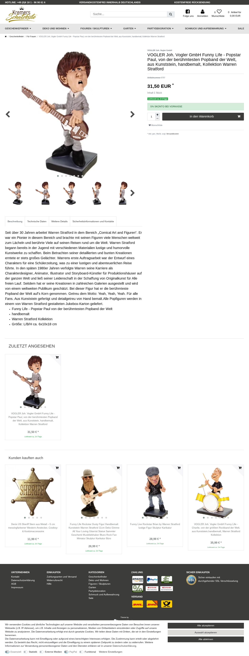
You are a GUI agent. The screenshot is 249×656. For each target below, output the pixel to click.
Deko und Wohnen (54, 28)
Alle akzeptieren (205, 625)
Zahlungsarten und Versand (62, 576)
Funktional (90, 651)
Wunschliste (156, 125)
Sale (241, 28)
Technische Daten (36, 221)
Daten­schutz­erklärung (124, 645)
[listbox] (33, 382)
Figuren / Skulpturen (94, 28)
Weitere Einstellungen (110, 651)
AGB (13, 583)
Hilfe (49, 583)
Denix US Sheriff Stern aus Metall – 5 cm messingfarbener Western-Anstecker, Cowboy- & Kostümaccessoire (33, 528)
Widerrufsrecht (55, 580)
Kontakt (15, 576)
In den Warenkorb (202, 116)
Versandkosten (172, 134)
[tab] (15, 221)
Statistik (33, 651)
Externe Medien (53, 651)
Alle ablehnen (206, 639)
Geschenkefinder (16, 28)
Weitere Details (59, 221)
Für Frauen (31, 36)
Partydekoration (159, 28)
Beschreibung (15, 221)
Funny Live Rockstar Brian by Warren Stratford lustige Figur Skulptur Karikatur (155, 526)
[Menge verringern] (157, 118)
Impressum (17, 587)
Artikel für (234, 14)
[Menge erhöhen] (157, 115)
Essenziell (16, 651)
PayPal (73, 651)
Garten (128, 28)
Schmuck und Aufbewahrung (204, 28)
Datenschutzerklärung (23, 580)
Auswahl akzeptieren (206, 632)
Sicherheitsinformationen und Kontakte (93, 221)
